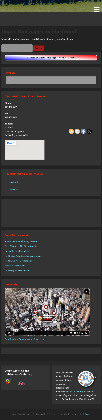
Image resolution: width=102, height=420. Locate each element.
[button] (98, 6)
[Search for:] (17, 48)
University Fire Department (18, 270)
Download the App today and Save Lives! (24, 339)
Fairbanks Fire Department (18, 251)
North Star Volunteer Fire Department (23, 256)
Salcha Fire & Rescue (15, 265)
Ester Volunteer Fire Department (20, 246)
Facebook (13, 182)
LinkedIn (13, 189)
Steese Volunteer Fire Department (21, 241)
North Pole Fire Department (18, 261)
